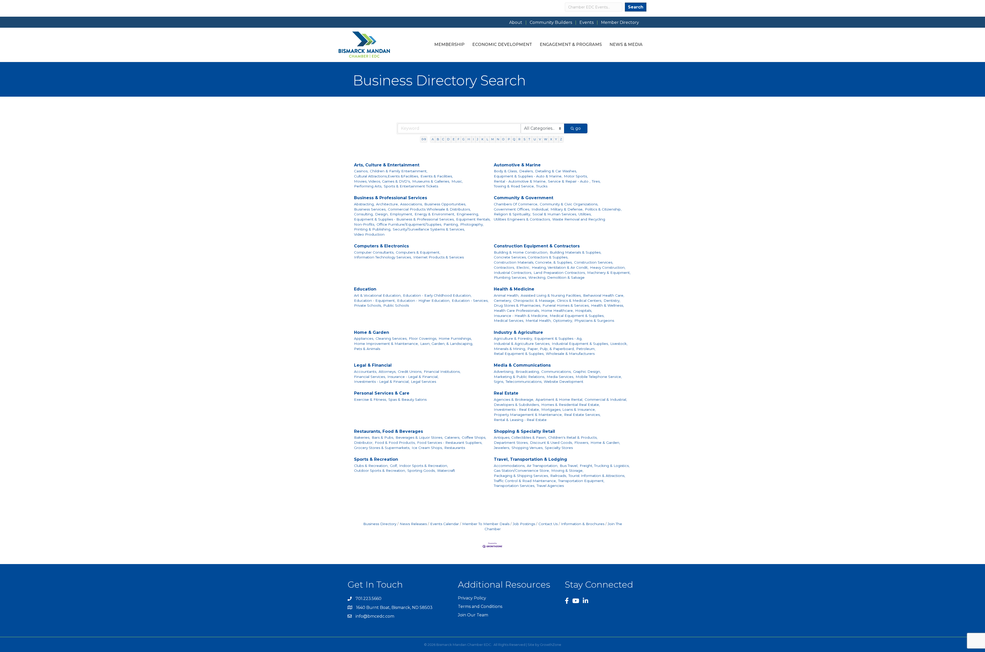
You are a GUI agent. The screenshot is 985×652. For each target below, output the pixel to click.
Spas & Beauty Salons (407, 399)
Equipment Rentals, (473, 219)
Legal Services (423, 381)
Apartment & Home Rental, (559, 399)
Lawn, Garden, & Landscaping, (446, 344)
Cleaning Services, (391, 338)
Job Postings (524, 524)
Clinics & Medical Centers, (579, 300)
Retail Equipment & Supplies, (519, 354)
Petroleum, (585, 349)
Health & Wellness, (607, 305)
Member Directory (620, 23)
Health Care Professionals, (517, 310)
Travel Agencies (550, 486)
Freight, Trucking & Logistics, (604, 466)
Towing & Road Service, (514, 186)
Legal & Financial (373, 365)
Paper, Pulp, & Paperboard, (551, 349)
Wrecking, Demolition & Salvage (556, 277)
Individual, (540, 209)
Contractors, (504, 267)
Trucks (541, 186)
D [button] (448, 139)
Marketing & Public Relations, (519, 377)
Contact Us (548, 524)
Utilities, (585, 214)
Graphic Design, (587, 371)
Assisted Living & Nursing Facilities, (551, 295)
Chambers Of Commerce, (516, 204)
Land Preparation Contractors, (560, 272)
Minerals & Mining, (510, 349)
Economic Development (502, 44)
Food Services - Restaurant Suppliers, (449, 442)
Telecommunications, (524, 381)
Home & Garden (371, 332)
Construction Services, (593, 262)
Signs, (499, 381)
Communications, (556, 371)
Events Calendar (444, 524)
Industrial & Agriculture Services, (522, 344)
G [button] (463, 139)
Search (635, 7)
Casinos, (361, 171)
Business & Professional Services (390, 197)
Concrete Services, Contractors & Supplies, (531, 257)
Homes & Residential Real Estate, (570, 405)
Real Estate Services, (582, 415)
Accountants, (365, 371)
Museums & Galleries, (431, 181)
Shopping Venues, (527, 448)
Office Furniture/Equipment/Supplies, (409, 224)
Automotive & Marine (517, 165)
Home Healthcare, (557, 310)
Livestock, (618, 344)
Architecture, (387, 204)
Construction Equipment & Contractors (537, 246)
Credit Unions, (410, 371)
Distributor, (363, 442)
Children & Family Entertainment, (398, 171)
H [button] (469, 139)
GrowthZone (550, 645)
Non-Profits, (364, 224)
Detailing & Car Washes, (556, 171)
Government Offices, (512, 209)
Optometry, (563, 320)
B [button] (438, 139)
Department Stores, (511, 442)
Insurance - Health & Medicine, (521, 316)
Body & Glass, (506, 171)
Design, (381, 214)
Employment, (401, 214)
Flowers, (581, 442)
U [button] (535, 139)
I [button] (473, 139)
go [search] (578, 128)
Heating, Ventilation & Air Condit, (560, 267)
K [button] (482, 139)
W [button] (545, 139)
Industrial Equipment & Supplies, (580, 344)
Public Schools (396, 305)
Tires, (596, 181)
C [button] (443, 139)
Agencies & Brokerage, (514, 399)
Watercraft (446, 470)
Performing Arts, (368, 186)
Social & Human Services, (555, 214)
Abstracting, (364, 204)
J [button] (477, 139)
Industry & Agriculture (518, 332)
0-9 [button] (424, 139)
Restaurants (454, 448)
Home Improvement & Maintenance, (386, 344)
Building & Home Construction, (521, 252)
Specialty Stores (559, 448)
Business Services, (370, 209)
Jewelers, (502, 448)
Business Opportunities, (445, 204)
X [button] (551, 139)
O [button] (503, 139)
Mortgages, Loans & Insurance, (568, 409)
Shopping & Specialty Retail (524, 431)
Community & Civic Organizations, (569, 204)
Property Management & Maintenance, (528, 415)
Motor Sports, (576, 176)
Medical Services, (509, 320)
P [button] (509, 139)
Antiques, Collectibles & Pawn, (520, 437)
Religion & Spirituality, (512, 214)
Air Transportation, (542, 466)
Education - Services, (470, 300)
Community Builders (551, 23)
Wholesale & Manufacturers (570, 354)
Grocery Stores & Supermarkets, (382, 448)
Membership (449, 44)
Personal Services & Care (381, 393)
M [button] (492, 139)
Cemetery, (503, 300)
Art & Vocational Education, (377, 295)
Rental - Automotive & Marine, (520, 181)
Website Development (563, 381)
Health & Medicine (514, 289)
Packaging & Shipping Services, (521, 476)
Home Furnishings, (455, 338)
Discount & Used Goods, (551, 442)
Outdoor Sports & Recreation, (380, 470)
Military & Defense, (566, 209)
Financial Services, (370, 377)
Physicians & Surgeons (594, 320)
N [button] (498, 139)
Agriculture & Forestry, (513, 338)
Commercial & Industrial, (606, 399)
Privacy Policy (472, 598)
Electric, (523, 267)
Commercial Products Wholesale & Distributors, (429, 209)
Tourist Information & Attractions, (596, 476)
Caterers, (452, 437)
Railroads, (558, 476)
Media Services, (560, 377)
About (515, 23)
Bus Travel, (569, 466)
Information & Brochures (582, 524)
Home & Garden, (605, 442)
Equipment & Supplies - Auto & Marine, (528, 176)
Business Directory (379, 524)
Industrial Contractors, (513, 272)
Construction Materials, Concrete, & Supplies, (533, 262)
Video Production (369, 234)
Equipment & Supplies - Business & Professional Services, (404, 219)
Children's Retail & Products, (572, 437)
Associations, (411, 204)
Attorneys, (387, 371)
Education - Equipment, (375, 300)
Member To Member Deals (485, 524)
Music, (457, 181)
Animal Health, (506, 295)
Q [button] (514, 139)
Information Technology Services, (383, 257)
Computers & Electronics (381, 246)
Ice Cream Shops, (427, 448)
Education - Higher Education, (423, 300)
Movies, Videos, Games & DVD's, (382, 181)
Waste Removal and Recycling (578, 219)
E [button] (454, 139)
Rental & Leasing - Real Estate (520, 420)
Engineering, (468, 214)
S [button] (524, 139)
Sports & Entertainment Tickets (411, 186)
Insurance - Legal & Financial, (412, 377)
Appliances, (364, 338)
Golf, (394, 466)
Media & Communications (522, 365)
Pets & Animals (367, 349)
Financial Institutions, (442, 371)
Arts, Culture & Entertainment (386, 165)
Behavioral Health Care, (603, 295)
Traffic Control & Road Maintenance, (525, 481)
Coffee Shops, (474, 437)
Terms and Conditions (480, 606)
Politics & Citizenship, (603, 209)
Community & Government (523, 197)
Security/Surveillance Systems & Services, (429, 229)
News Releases (413, 524)
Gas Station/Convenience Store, (522, 470)
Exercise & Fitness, (370, 399)
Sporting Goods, (421, 470)
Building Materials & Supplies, (575, 252)
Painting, (451, 224)
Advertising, (504, 371)
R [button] (519, 139)
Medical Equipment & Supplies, (577, 316)
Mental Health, (538, 320)
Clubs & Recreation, (371, 466)
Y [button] (556, 139)
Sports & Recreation (376, 459)
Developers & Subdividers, (517, 405)
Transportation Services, (514, 486)
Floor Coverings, (423, 338)
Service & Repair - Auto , (569, 181)
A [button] (433, 139)
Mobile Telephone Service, (599, 377)
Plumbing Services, (510, 277)
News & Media (626, 44)
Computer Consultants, (374, 252)
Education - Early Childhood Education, (437, 295)
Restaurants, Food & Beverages (388, 431)
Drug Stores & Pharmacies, (517, 305)
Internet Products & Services (438, 257)
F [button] (458, 139)
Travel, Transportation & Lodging (530, 459)
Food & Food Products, (395, 442)
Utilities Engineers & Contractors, (522, 219)
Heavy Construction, (607, 267)
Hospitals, (583, 310)
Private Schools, (368, 305)
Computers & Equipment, (418, 252)
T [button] (529, 139)
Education (365, 289)
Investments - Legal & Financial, (381, 381)
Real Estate (506, 393)
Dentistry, (612, 300)
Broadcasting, (528, 371)
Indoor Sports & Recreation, (423, 466)
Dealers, (526, 171)
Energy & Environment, (435, 214)
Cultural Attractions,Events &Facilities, (386, 176)
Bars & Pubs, (383, 437)
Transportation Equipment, (581, 481)
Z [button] (561, 139)
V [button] (540, 139)
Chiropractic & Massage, (534, 300)
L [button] (487, 139)
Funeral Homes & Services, (566, 305)
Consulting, (363, 214)
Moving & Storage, (567, 470)
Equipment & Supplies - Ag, (558, 338)
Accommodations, (509, 466)
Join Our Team (473, 615)
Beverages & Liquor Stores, (419, 437)
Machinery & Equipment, (609, 272)
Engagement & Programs (571, 44)
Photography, (472, 224)
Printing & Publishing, (372, 229)
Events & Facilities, (436, 176)
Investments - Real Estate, (517, 409)
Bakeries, (362, 437)
